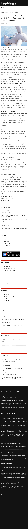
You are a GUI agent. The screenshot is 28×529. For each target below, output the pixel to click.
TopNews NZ (6, 300)
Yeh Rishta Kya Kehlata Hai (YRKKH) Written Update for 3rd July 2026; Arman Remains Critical (13, 478)
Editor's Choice (7, 266)
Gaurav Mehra (5, 23)
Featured (6, 198)
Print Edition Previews (8, 283)
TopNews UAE (6, 298)
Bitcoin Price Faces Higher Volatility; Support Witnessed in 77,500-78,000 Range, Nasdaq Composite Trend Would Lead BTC (14, 435)
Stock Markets (6, 241)
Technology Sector (7, 245)
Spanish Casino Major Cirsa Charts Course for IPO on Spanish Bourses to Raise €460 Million (13, 451)
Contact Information (8, 272)
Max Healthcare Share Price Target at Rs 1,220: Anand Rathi (14, 344)
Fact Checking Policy (8, 281)
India (5, 202)
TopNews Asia (6, 294)
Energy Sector (10, 196)
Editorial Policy (7, 276)
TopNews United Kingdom (9, 296)
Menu (4, 7)
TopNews (8, 3)
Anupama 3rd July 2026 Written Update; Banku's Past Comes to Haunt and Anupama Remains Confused (13, 487)
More (26, 232)
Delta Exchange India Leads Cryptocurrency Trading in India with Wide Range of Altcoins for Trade (14, 422)
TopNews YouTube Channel (9, 268)
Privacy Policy (6, 279)
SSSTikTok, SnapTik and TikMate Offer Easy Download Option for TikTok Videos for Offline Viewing (13, 482)
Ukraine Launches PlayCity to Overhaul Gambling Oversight (13, 455)
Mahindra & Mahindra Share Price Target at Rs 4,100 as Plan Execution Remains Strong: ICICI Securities (13, 392)
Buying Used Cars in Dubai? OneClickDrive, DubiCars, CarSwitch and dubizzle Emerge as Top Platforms (14, 396)
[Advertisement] (14, 512)
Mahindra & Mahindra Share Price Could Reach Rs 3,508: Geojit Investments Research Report (13, 404)
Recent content (7, 304)
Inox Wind (8, 200)
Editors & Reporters (7, 274)
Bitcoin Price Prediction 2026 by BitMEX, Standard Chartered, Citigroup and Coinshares (13, 426)
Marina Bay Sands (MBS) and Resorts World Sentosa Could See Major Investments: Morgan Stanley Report (13, 447)
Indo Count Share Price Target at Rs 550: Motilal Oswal (13, 346)
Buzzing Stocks (7, 302)
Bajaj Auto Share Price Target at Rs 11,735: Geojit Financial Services (12, 408)
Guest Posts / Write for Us (9, 278)
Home (2, 11)
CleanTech (10, 198)
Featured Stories (7, 243)
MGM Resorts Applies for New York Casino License (11, 443)
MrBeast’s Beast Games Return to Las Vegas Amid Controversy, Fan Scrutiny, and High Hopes (13, 459)
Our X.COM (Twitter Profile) (9, 270)
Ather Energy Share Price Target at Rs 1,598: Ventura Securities (13, 400)
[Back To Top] (26, 527)
